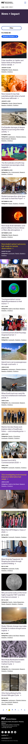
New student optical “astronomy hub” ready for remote (13, 246)
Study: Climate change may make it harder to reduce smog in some (14, 628)
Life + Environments (13, 172)
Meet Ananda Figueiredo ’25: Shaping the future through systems (12, 561)
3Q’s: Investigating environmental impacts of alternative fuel (13, 477)
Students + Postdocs (7, 71)
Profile (17, 568)
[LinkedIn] (12, 732)
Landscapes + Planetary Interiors (17, 137)
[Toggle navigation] (25, 3)
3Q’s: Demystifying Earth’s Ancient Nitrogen (11, 694)
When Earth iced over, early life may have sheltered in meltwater (13, 395)
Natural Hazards (17, 103)
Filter (11, 28)
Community (11, 253)
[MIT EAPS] (7, 3)
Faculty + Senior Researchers (16, 602)
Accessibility (10, 738)
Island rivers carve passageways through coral (13, 363)
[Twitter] (6, 732)
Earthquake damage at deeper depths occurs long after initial (13, 129)
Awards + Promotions (14, 436)
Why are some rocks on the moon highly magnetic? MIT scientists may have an (14, 595)
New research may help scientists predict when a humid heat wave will (13, 96)
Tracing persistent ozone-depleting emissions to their (11, 301)
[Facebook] (9, 732)
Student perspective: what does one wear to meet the (13, 197)
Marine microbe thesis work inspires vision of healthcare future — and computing (12, 429)
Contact (4, 735)
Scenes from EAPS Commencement (10, 461)
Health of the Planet (13, 308)
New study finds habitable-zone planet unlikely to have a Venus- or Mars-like (13, 228)
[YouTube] (15, 732)
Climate (10, 103)
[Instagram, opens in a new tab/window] (2, 732)
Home (2, 7)
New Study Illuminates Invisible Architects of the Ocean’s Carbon (12, 662)
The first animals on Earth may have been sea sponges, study (12, 165)
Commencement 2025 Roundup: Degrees (13, 334)
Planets (10, 70)
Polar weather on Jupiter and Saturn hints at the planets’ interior (12, 62)
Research (15, 70)
